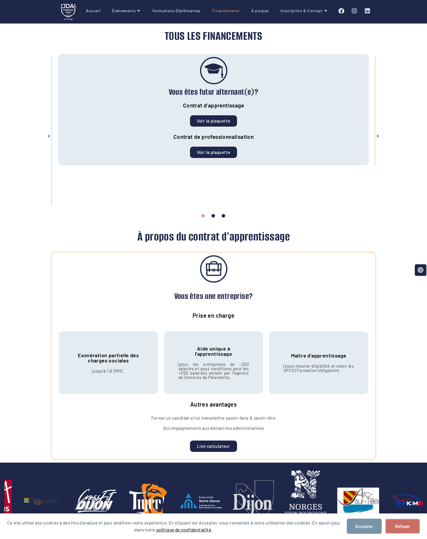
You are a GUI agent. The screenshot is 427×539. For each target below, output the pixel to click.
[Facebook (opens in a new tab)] (341, 11)
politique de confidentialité (183, 529)
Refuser (402, 526)
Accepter (364, 526)
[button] (49, 136)
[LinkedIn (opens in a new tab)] (367, 11)
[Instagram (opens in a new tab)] (354, 11)
